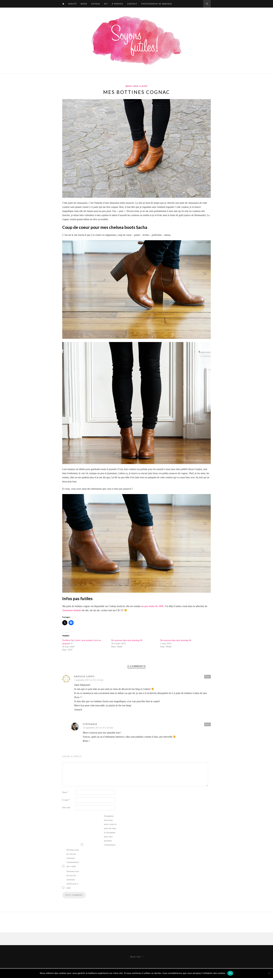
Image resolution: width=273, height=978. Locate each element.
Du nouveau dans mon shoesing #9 (126, 640)
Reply (207, 676)
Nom (65, 792)
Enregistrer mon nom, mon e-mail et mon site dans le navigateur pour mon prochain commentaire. (110, 830)
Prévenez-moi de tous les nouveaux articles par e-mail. (73, 879)
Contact (132, 4)
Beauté (72, 4)
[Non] (269, 973)
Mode (84, 4)
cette (204, 203)
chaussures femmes (72, 610)
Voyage (95, 4)
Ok (230, 973)
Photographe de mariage (156, 4)
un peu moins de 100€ (152, 606)
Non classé (140, 86)
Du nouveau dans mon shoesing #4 (175, 640)
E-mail (66, 800)
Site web (66, 807)
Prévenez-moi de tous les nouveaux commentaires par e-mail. (73, 858)
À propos (117, 4)
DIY (106, 4)
